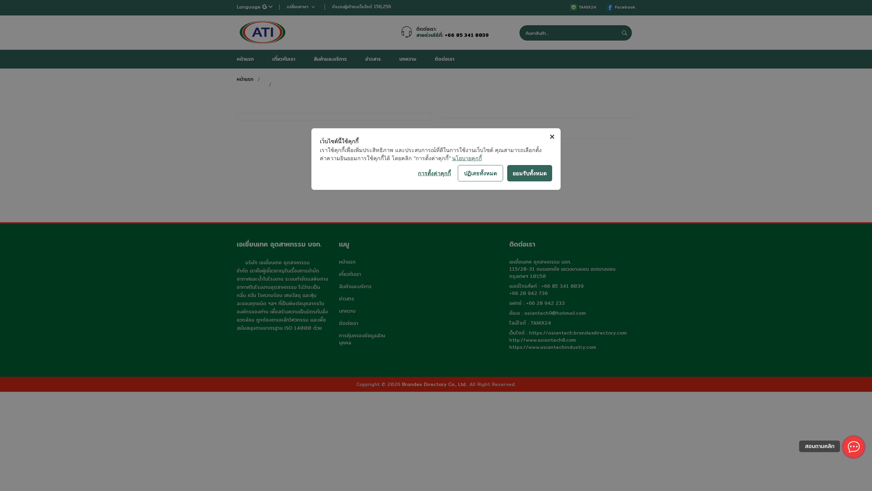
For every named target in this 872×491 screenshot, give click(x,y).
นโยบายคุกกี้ (467, 158)
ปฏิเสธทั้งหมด (480, 173)
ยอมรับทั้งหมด (530, 173)
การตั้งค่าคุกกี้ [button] (434, 173)
